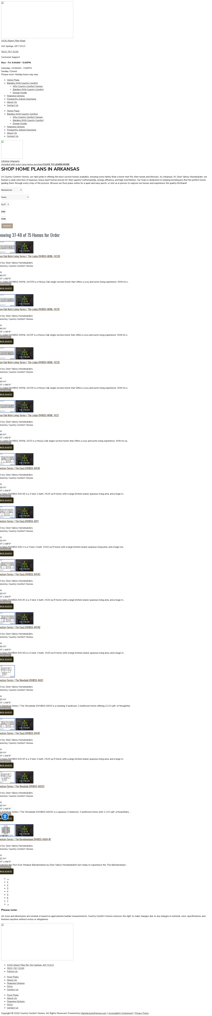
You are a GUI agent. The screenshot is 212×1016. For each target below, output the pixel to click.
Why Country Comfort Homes (28, 86)
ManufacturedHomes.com (93, 1013)
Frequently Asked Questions (21, 99)
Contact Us (12, 105)
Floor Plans (13, 976)
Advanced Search (203, 231)
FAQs (10, 986)
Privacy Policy (142, 1013)
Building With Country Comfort (22, 83)
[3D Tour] (24, 252)
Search (7, 226)
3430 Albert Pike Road (13, 40)
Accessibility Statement (120, 1013)
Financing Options (16, 95)
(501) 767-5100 (9, 51)
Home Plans (13, 80)
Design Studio (20, 92)
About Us (12, 102)
